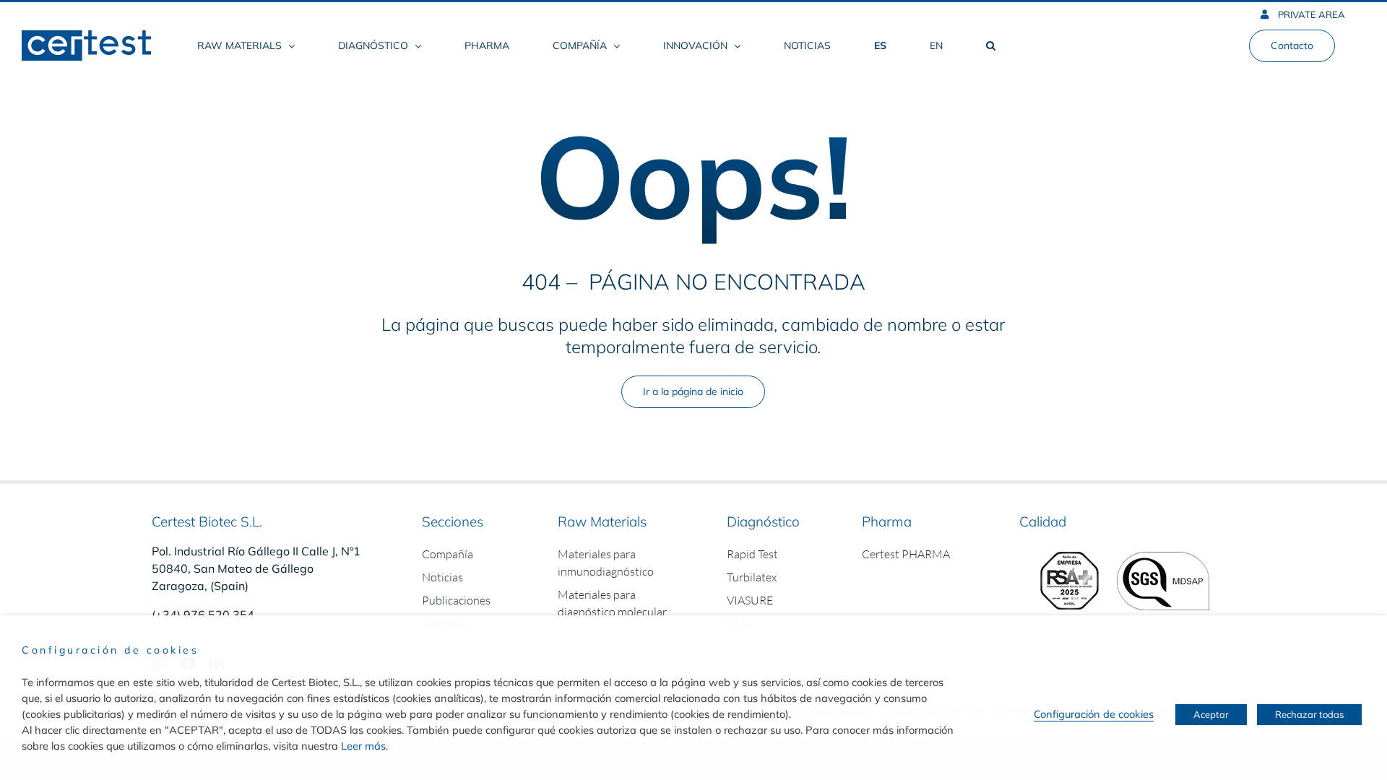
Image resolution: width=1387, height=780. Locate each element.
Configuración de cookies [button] (1094, 714)
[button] (990, 45)
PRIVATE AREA (1310, 14)
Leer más (363, 746)
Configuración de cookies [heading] (110, 650)
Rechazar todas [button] (1309, 714)
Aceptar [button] (1211, 714)
